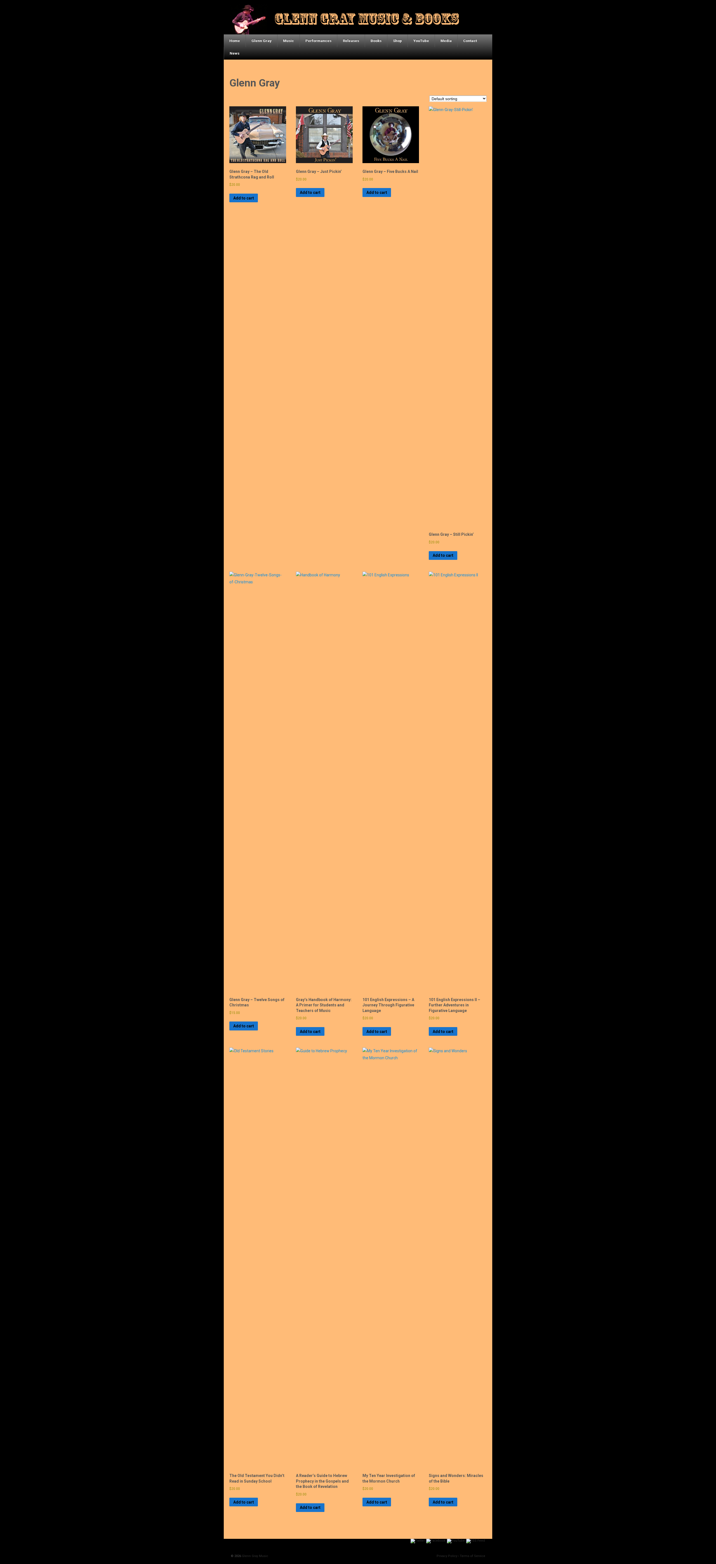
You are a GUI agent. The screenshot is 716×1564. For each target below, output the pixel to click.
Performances (318, 41)
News (234, 53)
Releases (351, 41)
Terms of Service (472, 1556)
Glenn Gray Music (254, 1556)
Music (288, 41)
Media (446, 41)
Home (234, 41)
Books (376, 41)
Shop (397, 41)
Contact (470, 41)
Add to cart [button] (243, 198)
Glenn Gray (261, 41)
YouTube (421, 41)
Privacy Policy (447, 1556)
